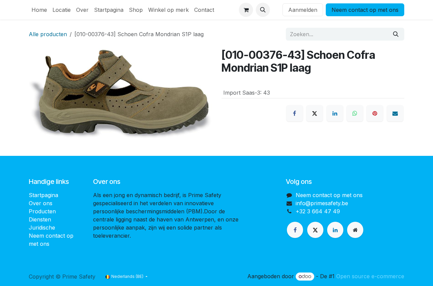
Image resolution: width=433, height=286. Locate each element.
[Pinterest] (375, 113)
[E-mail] (395, 113)
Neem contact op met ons (365, 9)
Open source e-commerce (370, 276)
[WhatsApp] (355, 113)
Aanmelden (302, 9)
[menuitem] (39, 10)
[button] (263, 10)
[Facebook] (295, 113)
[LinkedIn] (335, 113)
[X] (314, 113)
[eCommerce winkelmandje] (246, 10)
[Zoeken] (395, 34)
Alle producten (48, 34)
